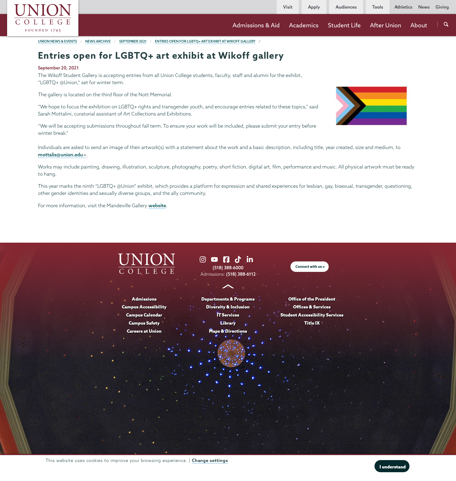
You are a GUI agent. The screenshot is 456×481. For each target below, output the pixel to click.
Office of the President (311, 299)
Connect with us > (310, 267)
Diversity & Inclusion (228, 307)
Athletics (403, 7)
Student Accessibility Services (311, 315)
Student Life (344, 25)
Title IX (312, 323)
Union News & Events (57, 41)
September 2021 (133, 41)
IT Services (228, 315)
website (157, 205)
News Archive (98, 41)
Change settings (210, 460)
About (418, 25)
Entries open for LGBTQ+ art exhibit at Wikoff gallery (205, 41)
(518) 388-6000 (228, 267)
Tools (377, 7)
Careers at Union (144, 331)
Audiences (346, 7)
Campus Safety (144, 323)
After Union (385, 25)
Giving (442, 7)
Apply (314, 7)
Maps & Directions (228, 331)
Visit (287, 7)
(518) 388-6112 (241, 274)
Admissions (144, 299)
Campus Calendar (144, 315)
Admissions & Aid (256, 25)
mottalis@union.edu (60, 154)
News (424, 7)
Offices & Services (312, 307)
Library (228, 323)
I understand (393, 467)
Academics (303, 25)
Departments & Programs (228, 299)
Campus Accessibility (144, 307)
